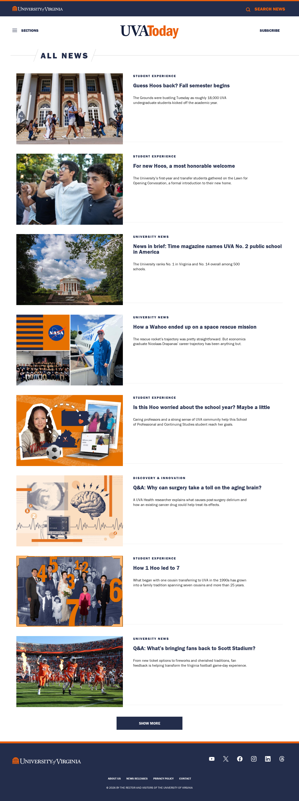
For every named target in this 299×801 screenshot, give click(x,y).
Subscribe (270, 30)
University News (151, 237)
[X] (226, 760)
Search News (270, 9)
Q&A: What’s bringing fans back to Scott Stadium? (194, 648)
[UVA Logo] (46, 761)
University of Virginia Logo (37, 8)
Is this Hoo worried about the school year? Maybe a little (201, 407)
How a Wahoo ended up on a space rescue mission (194, 326)
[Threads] (282, 760)
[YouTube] (212, 760)
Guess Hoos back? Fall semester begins (181, 85)
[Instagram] (254, 760)
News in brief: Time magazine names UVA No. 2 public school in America (207, 249)
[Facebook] (240, 760)
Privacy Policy (163, 778)
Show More (149, 723)
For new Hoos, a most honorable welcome (184, 165)
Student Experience (154, 76)
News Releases (137, 778)
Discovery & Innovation (159, 478)
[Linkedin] (268, 760)
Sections (30, 30)
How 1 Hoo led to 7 (156, 567)
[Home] (149, 32)
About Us (114, 778)
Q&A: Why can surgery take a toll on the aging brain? (197, 487)
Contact (185, 778)
